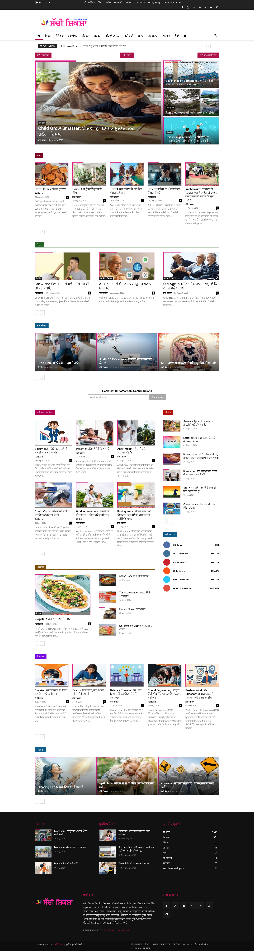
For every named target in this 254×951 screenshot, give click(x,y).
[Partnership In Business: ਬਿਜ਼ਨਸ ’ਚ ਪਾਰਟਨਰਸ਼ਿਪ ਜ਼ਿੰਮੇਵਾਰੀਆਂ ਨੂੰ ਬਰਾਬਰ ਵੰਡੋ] (191, 130)
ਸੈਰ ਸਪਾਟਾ (153, 35)
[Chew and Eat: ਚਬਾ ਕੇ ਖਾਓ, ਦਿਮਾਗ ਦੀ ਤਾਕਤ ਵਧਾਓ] (63, 266)
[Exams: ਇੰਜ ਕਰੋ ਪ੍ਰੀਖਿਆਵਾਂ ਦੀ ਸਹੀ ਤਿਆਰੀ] (89, 675)
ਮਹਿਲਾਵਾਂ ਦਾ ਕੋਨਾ (45, 412)
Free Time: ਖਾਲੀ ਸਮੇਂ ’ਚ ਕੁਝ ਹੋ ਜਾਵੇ (58, 363)
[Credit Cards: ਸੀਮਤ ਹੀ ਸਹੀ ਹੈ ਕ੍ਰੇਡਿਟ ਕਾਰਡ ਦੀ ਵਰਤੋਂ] (53, 495)
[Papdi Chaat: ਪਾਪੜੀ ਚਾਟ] (63, 594)
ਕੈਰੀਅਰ (59, 35)
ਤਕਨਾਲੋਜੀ (201, 656)
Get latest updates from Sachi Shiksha (127, 391)
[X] (216, 7)
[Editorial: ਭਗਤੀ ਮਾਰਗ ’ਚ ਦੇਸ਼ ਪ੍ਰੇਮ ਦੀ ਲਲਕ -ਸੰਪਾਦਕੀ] (172, 442)
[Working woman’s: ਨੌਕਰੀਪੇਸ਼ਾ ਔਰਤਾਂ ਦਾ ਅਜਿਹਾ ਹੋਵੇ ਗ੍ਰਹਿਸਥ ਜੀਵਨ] (95, 495)
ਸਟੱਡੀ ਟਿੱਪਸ (186, 656)
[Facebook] (182, 7)
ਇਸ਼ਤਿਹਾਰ (129, 2)
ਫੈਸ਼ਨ (186, 749)
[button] (215, 36)
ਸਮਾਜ (141, 35)
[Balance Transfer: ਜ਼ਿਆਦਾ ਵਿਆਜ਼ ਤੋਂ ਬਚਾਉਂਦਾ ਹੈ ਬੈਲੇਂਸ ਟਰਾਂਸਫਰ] (127, 675)
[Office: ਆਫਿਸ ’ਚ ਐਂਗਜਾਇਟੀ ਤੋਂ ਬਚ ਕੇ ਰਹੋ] (165, 174)
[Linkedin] (193, 7)
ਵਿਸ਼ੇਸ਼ (168, 412)
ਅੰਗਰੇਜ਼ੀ (108, 2)
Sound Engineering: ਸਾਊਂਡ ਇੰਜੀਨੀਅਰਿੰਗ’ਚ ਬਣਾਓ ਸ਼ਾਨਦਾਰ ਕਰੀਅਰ (164, 694)
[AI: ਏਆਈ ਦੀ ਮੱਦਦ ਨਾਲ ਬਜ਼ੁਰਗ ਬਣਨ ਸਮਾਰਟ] (127, 266)
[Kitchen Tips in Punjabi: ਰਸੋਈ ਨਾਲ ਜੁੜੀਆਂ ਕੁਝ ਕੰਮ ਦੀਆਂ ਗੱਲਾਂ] (107, 852)
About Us (141, 2)
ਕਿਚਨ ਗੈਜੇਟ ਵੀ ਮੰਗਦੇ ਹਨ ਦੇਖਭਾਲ (134, 863)
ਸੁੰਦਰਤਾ (85, 35)
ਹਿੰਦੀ (100, 2)
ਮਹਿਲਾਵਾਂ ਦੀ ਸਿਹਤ (100, 412)
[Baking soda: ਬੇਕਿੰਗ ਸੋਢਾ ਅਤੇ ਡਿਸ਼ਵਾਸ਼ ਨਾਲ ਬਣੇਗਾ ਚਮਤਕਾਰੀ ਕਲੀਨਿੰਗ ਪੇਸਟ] (136, 495)
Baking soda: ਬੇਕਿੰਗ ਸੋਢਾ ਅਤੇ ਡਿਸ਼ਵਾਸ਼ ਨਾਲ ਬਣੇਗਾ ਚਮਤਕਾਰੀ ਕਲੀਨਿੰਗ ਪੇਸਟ (134, 515)
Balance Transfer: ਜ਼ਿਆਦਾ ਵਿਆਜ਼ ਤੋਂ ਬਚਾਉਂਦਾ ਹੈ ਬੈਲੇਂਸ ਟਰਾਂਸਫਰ (126, 694)
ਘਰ (75, 412)
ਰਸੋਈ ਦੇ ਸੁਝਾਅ (120, 412)
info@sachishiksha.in (116, 930)
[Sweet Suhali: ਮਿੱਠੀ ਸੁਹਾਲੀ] (52, 174)
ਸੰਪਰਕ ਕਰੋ (118, 2)
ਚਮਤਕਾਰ (189, 325)
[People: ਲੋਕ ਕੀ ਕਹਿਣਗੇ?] (43, 868)
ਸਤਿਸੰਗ (176, 325)
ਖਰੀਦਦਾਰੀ (137, 412)
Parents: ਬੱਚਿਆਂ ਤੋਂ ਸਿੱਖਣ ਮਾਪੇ (92, 449)
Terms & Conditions (172, 2)
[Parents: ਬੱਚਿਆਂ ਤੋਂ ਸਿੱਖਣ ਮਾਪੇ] (95, 433)
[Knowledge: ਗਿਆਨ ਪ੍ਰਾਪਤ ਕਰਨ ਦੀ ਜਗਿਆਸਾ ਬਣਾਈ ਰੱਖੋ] (172, 475)
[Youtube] (166, 914)
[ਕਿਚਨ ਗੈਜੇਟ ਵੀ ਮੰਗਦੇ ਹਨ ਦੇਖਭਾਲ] (107, 868)
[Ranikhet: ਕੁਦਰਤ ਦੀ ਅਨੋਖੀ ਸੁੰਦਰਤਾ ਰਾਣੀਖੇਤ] (191, 102)
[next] (214, 46)
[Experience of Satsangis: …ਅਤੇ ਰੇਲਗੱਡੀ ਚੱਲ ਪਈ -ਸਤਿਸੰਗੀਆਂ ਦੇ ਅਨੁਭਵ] (191, 74)
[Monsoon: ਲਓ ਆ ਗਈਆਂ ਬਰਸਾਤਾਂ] (43, 852)
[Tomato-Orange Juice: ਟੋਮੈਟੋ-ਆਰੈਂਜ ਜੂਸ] (107, 597)
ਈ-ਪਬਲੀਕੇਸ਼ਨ (89, 2)
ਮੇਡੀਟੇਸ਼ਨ (202, 325)
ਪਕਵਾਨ (166, 35)
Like (217, 545)
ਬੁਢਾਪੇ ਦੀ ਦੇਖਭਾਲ (106, 278)
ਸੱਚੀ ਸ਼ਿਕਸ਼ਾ (42, 140)
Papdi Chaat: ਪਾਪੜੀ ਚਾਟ (53, 619)
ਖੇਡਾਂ (177, 35)
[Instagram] (188, 7)
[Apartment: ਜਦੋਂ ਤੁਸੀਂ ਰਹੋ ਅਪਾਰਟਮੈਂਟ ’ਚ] (136, 433)
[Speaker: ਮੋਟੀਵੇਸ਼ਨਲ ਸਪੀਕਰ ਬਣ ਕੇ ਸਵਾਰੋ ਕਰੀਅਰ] (52, 675)
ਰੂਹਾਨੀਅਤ (73, 35)
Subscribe (214, 588)
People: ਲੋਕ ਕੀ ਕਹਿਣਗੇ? (66, 863)
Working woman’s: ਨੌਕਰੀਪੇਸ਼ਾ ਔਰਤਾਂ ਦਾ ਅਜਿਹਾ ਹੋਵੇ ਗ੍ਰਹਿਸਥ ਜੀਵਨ (93, 515)
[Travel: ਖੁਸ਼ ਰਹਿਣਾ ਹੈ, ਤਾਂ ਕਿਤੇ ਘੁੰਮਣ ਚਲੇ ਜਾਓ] (127, 174)
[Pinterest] (205, 7)
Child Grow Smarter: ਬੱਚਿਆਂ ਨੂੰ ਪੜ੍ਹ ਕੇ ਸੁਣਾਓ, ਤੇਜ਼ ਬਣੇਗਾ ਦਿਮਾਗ (92, 46)
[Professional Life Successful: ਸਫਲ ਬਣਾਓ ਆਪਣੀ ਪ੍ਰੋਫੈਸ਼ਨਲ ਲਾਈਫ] (202, 675)
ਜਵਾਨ (84, 412)
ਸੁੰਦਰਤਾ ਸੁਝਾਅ (187, 245)
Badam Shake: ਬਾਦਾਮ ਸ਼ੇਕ (132, 609)
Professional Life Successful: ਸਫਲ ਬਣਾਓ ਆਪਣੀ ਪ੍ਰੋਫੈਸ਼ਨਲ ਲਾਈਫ (199, 694)
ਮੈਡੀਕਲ (202, 245)
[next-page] (42, 232)
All (163, 245)
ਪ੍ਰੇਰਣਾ (173, 656)
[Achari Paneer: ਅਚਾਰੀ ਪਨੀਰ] (107, 580)
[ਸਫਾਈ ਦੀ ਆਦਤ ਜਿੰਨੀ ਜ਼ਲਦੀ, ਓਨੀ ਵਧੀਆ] (107, 835)
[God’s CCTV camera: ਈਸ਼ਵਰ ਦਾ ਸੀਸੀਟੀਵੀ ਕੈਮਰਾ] (127, 352)
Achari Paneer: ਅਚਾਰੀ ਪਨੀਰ (134, 576)
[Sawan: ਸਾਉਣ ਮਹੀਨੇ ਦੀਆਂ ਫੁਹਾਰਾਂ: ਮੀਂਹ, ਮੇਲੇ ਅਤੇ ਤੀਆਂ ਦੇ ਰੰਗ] (172, 426)
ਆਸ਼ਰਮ (164, 325)
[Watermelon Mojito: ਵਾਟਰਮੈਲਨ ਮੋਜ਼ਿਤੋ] (107, 630)
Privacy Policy (154, 2)
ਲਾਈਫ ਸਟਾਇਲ (171, 749)
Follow (215, 553)
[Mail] (199, 7)
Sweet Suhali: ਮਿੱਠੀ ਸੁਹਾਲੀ (50, 189)
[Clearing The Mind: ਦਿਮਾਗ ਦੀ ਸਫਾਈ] (65, 776)
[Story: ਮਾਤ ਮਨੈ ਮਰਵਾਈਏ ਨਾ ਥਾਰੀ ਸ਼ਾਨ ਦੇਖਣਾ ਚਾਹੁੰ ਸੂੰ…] (172, 492)
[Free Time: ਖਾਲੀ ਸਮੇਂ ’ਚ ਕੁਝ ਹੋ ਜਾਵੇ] (65, 352)
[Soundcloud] (211, 7)
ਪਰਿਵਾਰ (65, 412)
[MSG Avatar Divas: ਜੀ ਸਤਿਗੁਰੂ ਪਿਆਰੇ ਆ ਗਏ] (188, 352)
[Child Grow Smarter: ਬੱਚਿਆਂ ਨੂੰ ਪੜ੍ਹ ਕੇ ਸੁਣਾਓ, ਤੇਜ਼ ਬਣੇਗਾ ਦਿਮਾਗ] (99, 102)
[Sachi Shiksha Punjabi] (55, 902)
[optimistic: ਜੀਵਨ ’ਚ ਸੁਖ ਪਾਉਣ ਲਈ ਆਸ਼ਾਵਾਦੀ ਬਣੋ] (127, 776)
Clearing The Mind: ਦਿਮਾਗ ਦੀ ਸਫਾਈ (60, 787)
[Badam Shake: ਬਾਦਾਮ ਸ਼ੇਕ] (107, 613)
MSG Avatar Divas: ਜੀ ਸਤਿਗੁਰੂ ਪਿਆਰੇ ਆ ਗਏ (188, 363)
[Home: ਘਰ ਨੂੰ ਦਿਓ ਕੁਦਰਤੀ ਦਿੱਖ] (89, 174)
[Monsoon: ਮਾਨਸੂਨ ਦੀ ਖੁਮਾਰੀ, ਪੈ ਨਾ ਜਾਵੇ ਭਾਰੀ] (43, 835)
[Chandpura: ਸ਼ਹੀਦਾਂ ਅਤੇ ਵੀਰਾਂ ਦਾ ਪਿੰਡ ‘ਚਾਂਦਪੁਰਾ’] (172, 508)
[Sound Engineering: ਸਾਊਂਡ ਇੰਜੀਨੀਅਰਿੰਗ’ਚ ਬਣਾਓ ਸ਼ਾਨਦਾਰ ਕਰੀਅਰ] (165, 675)
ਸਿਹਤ (48, 35)
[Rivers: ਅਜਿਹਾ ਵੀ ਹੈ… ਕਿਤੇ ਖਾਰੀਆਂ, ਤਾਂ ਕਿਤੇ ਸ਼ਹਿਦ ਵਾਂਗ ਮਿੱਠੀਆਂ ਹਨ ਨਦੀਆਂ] (172, 459)
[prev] (208, 46)
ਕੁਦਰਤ (97, 35)
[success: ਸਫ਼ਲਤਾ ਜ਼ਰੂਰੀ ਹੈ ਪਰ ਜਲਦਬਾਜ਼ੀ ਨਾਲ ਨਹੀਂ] (188, 776)
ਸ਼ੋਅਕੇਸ (42, 123)
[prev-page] (37, 232)
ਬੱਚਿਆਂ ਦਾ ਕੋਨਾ (112, 35)
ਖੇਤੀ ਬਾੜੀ (128, 35)
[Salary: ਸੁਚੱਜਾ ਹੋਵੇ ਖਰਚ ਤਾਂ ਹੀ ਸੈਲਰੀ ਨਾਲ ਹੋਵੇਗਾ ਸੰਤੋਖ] (53, 433)
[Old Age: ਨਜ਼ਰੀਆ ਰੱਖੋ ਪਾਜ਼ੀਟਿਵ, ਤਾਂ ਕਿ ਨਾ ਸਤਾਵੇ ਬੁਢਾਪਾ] (191, 266)
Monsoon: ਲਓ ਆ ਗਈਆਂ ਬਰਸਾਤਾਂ (70, 847)
